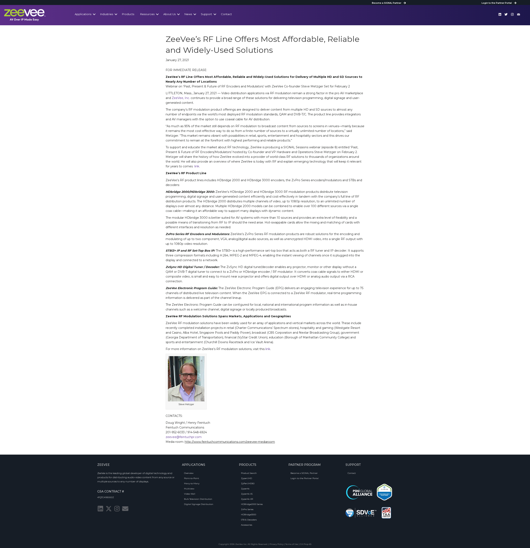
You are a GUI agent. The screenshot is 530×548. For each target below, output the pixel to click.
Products (128, 14)
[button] (500, 14)
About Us (169, 14)
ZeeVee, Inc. (181, 98)
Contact (226, 14)
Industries (106, 14)
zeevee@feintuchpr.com (184, 437)
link (196, 166)
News (188, 14)
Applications (83, 14)
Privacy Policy (276, 544)
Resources (147, 14)
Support (206, 14)
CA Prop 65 (305, 544)
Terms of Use (291, 544)
